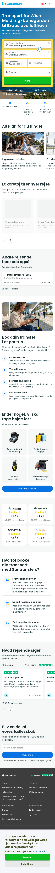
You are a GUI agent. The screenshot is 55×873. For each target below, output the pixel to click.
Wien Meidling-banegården (19, 267)
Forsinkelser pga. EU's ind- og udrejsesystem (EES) (13, 798)
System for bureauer (38, 787)
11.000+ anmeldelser (14, 542)
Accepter (27, 857)
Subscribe (27, 754)
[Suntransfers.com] (12, 3)
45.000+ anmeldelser (14, 520)
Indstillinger (27, 864)
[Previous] (4, 240)
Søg (27, 80)
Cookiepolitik (40, 851)
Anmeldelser (7, 814)
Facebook (36, 810)
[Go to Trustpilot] (42, 775)
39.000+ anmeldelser (40, 520)
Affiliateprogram (36, 792)
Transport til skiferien (11, 819)
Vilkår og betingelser (43, 760)
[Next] (10, 240)
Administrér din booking (12, 787)
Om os (5, 810)
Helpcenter (7, 792)
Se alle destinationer (11, 289)
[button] (49, 43)
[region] (27, 851)
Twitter (35, 814)
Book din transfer (27, 488)
